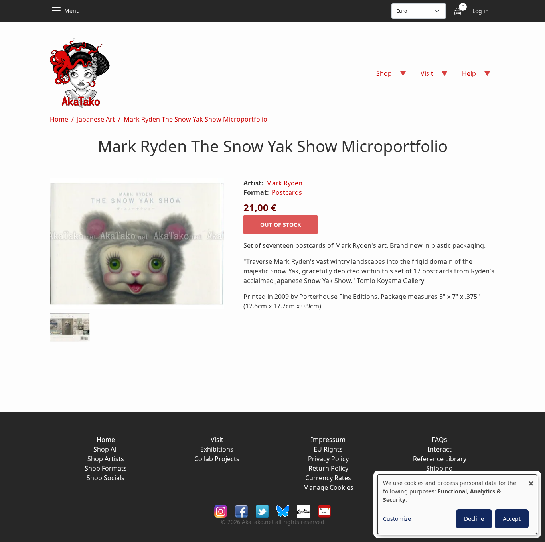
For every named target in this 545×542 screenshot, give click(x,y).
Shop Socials (105, 477)
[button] (137, 245)
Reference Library (439, 458)
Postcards (287, 192)
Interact (440, 449)
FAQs (439, 439)
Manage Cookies (328, 487)
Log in (480, 11)
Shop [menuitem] (379, 76)
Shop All (105, 449)
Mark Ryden (284, 183)
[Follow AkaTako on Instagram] (220, 510)
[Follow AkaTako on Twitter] (262, 510)
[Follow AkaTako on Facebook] (241, 510)
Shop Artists (105, 458)
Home (59, 119)
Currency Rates (328, 477)
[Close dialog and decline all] (531, 480)
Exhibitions (216, 449)
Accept (512, 518)
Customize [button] (397, 518)
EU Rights (328, 449)
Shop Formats (106, 468)
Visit (217, 439)
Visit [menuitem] (422, 76)
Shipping (439, 468)
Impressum (328, 439)
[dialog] (457, 504)
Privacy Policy (328, 458)
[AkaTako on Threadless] (303, 510)
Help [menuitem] (464, 76)
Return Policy (328, 468)
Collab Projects (216, 458)
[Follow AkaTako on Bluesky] (282, 510)
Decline (474, 518)
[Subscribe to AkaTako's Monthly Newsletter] (324, 510)
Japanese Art (96, 119)
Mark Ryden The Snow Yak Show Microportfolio (195, 119)
